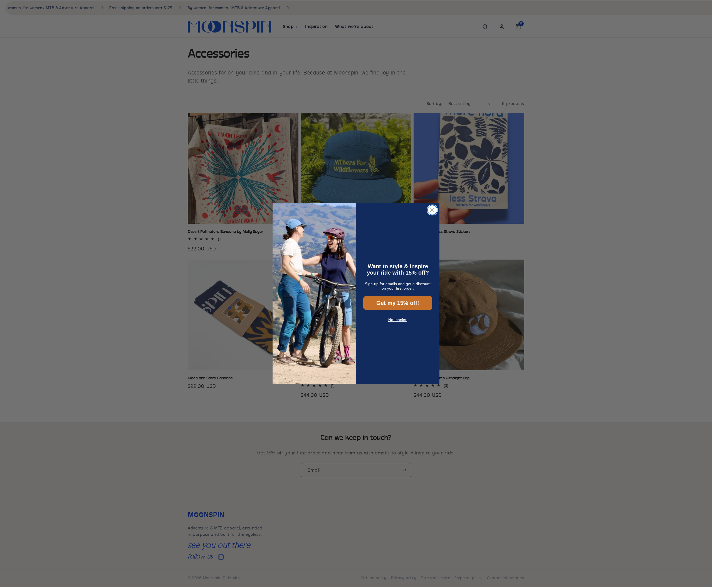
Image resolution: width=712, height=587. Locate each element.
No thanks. (397, 319)
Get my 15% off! (397, 303)
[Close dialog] (432, 210)
